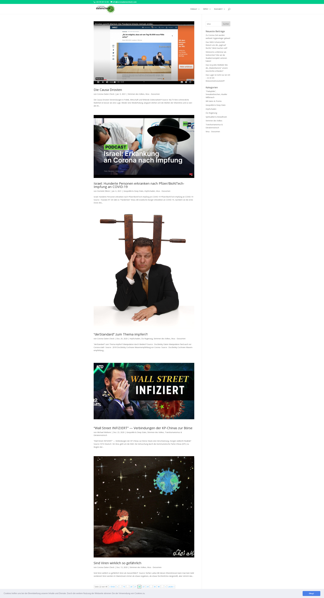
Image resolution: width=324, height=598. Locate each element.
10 (124, 586)
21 (135, 586)
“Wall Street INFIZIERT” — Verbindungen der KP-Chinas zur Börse (143, 428)
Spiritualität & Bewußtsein (216, 117)
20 (131, 586)
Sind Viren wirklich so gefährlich (117, 563)
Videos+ (193, 9)
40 (159, 586)
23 (143, 586)
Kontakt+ (218, 9)
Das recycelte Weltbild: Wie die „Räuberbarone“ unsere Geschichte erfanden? (217, 68)
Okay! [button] (311, 593)
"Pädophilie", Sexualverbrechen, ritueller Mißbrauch (216, 94)
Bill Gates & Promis (214, 101)
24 (147, 586)
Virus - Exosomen (152, 94)
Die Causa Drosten (108, 89)
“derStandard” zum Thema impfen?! (121, 334)
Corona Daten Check (105, 94)
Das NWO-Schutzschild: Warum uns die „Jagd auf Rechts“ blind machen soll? (216, 45)
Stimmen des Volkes (136, 94)
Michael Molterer (104, 432)
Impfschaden (149, 191)
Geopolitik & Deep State (133, 191)
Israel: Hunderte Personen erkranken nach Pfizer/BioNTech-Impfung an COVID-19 (139, 185)
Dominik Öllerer (103, 191)
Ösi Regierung (147, 338)
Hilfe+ (205, 9)
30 (155, 586)
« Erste (112, 586)
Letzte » (171, 586)
